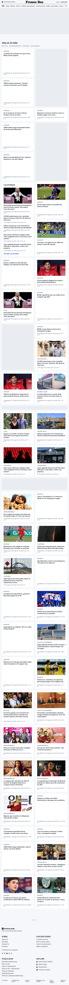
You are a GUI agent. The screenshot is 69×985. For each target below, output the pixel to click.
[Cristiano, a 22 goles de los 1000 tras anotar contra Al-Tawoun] (51, 230)
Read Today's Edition (46, 962)
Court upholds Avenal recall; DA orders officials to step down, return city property (17, 246)
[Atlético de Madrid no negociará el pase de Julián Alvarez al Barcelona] (18, 382)
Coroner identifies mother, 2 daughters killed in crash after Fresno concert (51, 865)
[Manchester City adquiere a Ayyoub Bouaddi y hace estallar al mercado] (18, 534)
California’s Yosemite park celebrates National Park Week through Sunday (50, 547)
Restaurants (31, 6)
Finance (12, 6)
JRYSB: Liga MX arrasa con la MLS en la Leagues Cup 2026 (51, 296)
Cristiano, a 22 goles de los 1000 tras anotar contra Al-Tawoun (50, 243)
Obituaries (54, 6)
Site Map (5, 941)
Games (48, 6)
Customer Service (42, 939)
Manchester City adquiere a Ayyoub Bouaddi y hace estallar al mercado (16, 547)
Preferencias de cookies (40, 981)
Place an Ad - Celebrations (10, 968)
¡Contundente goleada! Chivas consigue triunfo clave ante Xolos (16, 832)
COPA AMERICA (35, 46)
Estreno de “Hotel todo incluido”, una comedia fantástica (50, 749)
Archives (5, 946)
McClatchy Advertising (9, 961)
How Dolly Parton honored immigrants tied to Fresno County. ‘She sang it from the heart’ (17, 207)
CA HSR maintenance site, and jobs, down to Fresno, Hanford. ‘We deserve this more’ (17, 218)
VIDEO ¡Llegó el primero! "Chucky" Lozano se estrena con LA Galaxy (16, 84)
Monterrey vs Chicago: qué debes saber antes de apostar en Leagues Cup (18, 663)
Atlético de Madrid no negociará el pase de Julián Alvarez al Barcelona (16, 395)
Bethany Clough (42, 391)
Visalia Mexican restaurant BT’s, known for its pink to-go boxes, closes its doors (51, 899)
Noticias (6, 710)
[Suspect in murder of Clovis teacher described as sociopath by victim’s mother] (18, 421)
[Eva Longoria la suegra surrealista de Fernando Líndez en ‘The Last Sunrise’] (18, 502)
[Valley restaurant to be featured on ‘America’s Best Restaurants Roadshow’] (51, 421)
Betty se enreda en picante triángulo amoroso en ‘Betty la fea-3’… (17, 749)
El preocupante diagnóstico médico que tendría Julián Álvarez (50, 281)
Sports (18, 6)
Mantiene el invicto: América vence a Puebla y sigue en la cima (50, 114)
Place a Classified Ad (9, 966)
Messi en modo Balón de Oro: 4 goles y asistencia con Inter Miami (17, 158)
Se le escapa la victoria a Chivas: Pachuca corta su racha (15, 114)
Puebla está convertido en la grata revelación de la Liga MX (49, 612)
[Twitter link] (4, 953)
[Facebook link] (2, 953)
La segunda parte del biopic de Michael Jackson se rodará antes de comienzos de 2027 (51, 783)
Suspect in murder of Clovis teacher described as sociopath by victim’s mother (16, 436)
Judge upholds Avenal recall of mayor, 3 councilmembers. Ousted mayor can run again (51, 646)
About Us (5, 939)
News (7, 6)
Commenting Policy (15, 981)
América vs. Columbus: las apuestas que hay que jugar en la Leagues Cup (50, 681)
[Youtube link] (7, 953)
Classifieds (62, 6)
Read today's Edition (9, 2)
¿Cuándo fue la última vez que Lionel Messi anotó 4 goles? (17, 54)
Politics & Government (44, 642)
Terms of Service (63, 981)
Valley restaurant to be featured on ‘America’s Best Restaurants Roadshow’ (18, 227)
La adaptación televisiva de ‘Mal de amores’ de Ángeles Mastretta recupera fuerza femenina (16, 783)
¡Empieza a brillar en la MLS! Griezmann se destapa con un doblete (51, 799)
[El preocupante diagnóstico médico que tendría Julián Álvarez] (51, 268)
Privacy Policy (27, 981)
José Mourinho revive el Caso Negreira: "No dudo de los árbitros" (51, 562)
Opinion (23, 6)
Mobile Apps (42, 964)
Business (40, 895)
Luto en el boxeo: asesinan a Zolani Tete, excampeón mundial (49, 832)
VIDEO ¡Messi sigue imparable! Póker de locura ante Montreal (17, 128)
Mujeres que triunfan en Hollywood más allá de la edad (16, 817)
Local (5, 310)
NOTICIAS (5, 46)
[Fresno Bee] (34, 2)
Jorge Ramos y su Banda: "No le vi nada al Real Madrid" (17, 628)
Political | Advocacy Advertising (12, 975)
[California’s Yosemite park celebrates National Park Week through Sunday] (51, 534)
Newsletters (43, 967)
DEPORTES (26, 46)
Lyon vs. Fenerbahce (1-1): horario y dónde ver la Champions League (49, 497)
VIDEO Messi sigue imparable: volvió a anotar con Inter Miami (17, 848)
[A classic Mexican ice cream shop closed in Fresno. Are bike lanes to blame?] (51, 382)
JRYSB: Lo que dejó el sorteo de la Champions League (49, 330)
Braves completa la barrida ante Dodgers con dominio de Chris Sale (16, 264)
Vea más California (11, 253)
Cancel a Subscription (43, 944)
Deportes (6, 51)
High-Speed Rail (42, 359)
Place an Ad (6, 964)
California (7, 465)
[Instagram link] (9, 953)
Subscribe (64, 2)
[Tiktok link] (11, 953)
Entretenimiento (9, 511)
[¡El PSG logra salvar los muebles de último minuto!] (51, 192)
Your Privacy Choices (52, 981)
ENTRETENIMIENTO (15, 46)
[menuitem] (3, 6)
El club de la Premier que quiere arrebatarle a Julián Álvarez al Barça (17, 899)
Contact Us (5, 944)
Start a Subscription (43, 941)
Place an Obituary (8, 971)
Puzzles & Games (44, 970)
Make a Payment (42, 946)
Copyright (5, 980)
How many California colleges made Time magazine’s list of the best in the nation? (18, 237)
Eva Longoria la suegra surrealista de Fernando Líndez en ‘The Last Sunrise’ (17, 515)
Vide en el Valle (40, 6)
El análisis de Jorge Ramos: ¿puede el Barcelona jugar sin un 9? (17, 595)
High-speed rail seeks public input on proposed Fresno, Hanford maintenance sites (17, 580)
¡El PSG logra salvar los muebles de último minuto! (49, 205)
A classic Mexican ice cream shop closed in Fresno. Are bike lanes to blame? (49, 396)
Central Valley (42, 431)
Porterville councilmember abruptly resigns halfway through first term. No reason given (51, 715)
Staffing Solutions (8, 973)
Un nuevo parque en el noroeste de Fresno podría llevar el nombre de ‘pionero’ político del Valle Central (16, 715)
